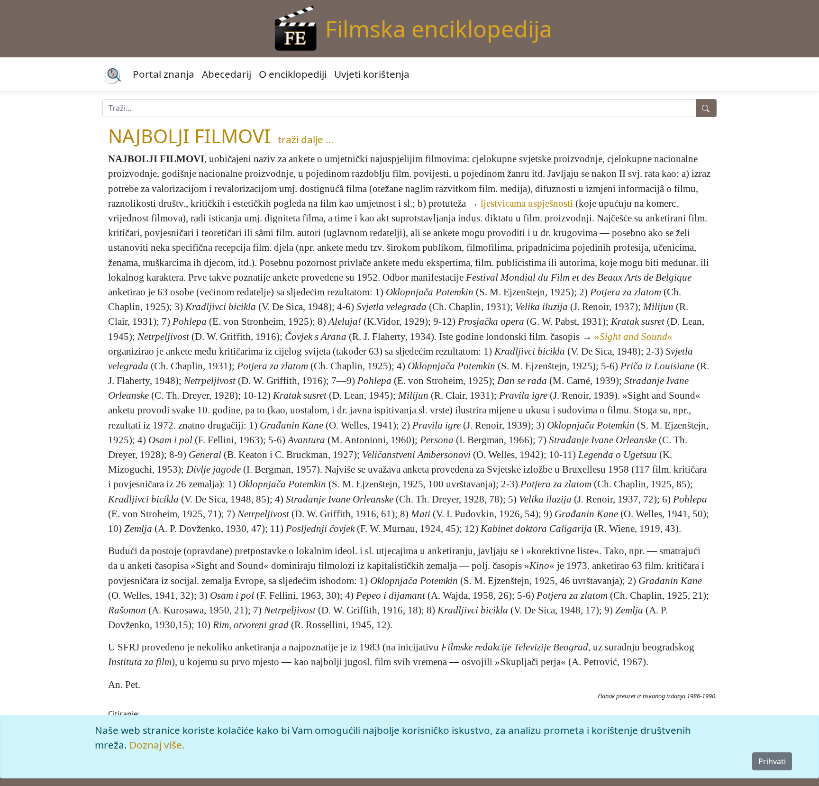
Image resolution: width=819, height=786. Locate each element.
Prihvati (772, 761)
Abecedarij (226, 74)
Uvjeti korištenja (372, 74)
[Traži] (706, 108)
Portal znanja (163, 74)
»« (633, 336)
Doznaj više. (157, 744)
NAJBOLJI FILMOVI (189, 136)
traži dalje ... (306, 139)
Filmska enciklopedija (438, 28)
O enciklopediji (293, 74)
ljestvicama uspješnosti (527, 203)
